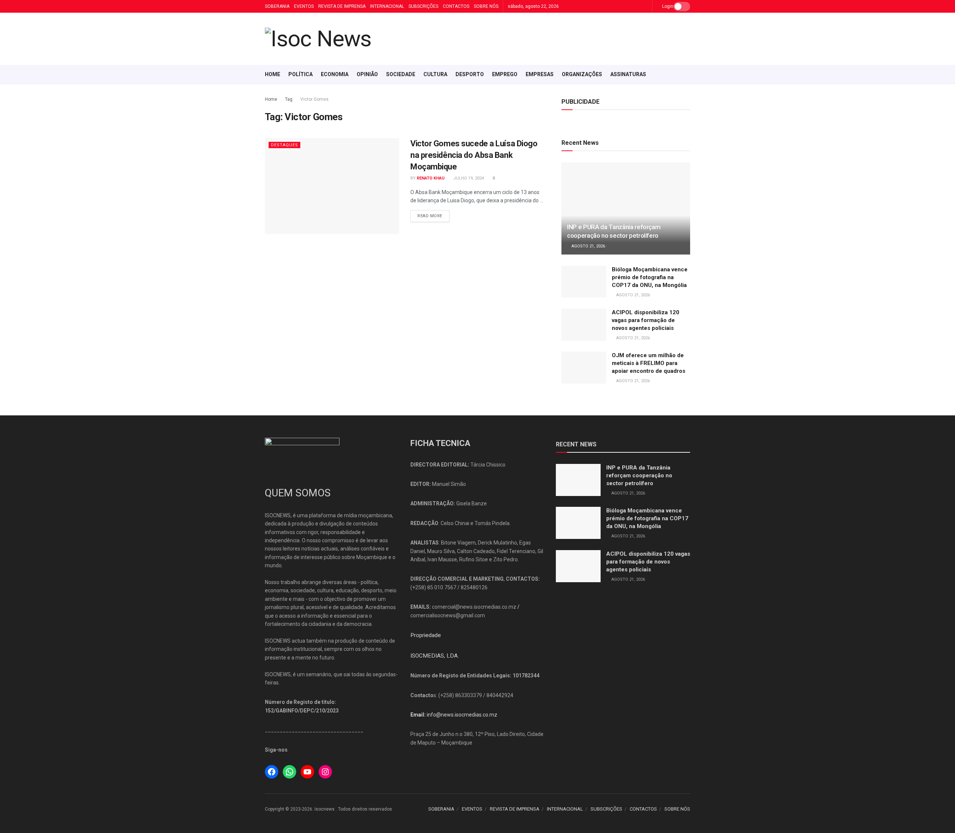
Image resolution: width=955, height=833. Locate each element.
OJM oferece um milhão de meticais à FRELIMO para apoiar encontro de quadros (648, 363)
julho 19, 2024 (468, 178)
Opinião (367, 74)
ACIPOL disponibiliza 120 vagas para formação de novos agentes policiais (645, 320)
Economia (334, 74)
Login (667, 6)
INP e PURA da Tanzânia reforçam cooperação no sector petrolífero (639, 475)
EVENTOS (304, 6)
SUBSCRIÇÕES (423, 6)
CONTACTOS (456, 6)
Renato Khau (431, 178)
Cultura (435, 74)
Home (272, 74)
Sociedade (400, 74)
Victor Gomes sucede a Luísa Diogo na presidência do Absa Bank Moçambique (473, 155)
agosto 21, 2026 (587, 246)
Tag (288, 99)
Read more (429, 215)
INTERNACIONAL (387, 6)
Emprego (504, 74)
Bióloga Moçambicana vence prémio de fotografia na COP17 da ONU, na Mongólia (650, 277)
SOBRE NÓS (486, 6)
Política (300, 74)
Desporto (469, 74)
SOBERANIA (277, 6)
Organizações (582, 74)
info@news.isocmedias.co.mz (462, 715)
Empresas (540, 74)
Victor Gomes (314, 99)
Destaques (284, 145)
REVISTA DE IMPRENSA (342, 6)
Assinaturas (628, 74)
